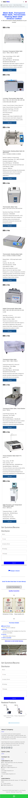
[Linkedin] (4, 747)
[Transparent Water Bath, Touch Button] (14, 395)
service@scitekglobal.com (7, 770)
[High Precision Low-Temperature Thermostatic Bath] (14, 491)
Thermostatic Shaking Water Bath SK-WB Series (14, 151)
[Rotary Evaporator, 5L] (19, 710)
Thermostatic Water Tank (10, 207)
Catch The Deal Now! (14, 587)
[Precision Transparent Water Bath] (14, 38)
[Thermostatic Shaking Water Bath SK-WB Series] (14, 138)
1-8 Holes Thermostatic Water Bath (13, 98)
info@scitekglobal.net (8, 785)
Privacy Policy (18, 792)
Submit (14, 563)
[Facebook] (2, 747)
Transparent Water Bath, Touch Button (14, 408)
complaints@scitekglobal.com (8, 773)
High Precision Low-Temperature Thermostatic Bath (12, 505)
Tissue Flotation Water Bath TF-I (12, 455)
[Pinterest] (11, 747)
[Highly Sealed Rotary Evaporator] (8, 710)
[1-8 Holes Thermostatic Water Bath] (14, 85)
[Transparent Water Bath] (14, 346)
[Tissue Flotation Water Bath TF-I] (14, 442)
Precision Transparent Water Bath (12, 51)
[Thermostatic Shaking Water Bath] (14, 241)
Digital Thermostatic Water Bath (12, 308)
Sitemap (13, 792)
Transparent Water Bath (10, 359)
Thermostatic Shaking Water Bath (12, 254)
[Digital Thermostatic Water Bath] (14, 295)
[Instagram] (9, 747)
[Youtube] (7, 747)
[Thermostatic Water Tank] (14, 193)
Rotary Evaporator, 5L (19, 715)
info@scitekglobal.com (11, 767)
